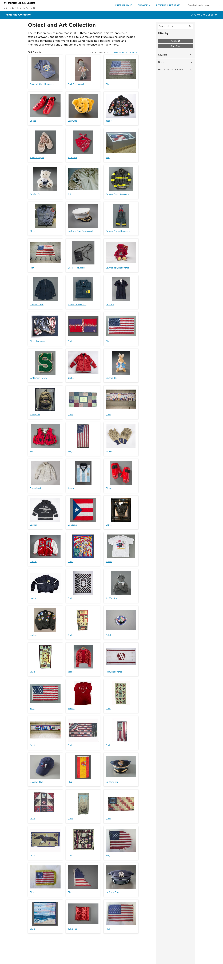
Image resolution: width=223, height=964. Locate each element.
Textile (174, 41)
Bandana (72, 157)
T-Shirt (109, 561)
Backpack (35, 414)
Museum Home (123, 5)
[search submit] (190, 26)
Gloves (109, 451)
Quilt (70, 341)
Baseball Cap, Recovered (42, 84)
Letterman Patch (38, 378)
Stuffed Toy (36, 194)
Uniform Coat (36, 304)
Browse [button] (143, 5)
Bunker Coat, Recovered (118, 194)
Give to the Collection (204, 14)
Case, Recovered (76, 268)
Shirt (70, 194)
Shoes (33, 121)
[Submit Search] (218, 5)
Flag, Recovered (38, 341)
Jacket (109, 121)
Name (161, 62)
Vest (32, 451)
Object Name (118, 52)
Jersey (71, 488)
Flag (108, 84)
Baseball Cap (36, 782)
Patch (109, 635)
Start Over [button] (175, 46)
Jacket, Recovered (77, 304)
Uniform (110, 304)
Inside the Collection (18, 14)
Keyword (162, 55)
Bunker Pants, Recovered (118, 231)
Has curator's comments (170, 69)
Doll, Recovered (76, 84)
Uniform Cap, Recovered (80, 231)
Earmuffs (72, 121)
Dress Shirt (35, 488)
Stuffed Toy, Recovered (117, 268)
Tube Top (72, 929)
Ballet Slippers (37, 157)
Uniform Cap (112, 782)
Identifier (130, 52)
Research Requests (168, 5)
